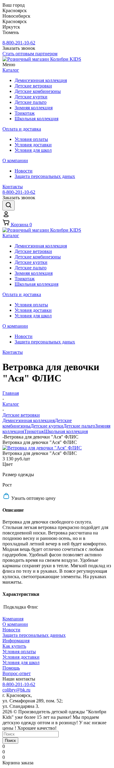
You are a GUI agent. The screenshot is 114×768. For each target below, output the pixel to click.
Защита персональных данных (34, 635)
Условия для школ (21, 662)
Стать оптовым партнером (29, 53)
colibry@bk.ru (16, 689)
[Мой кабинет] (6, 216)
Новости (11, 629)
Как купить (14, 646)
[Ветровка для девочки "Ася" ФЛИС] (42, 447)
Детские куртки (46, 425)
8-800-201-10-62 (18, 42)
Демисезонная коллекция (28, 420)
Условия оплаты (19, 651)
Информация (15, 640)
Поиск (10, 740)
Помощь (11, 668)
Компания (12, 618)
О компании (15, 624)
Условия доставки (21, 657)
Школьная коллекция (66, 431)
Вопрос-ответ (16, 673)
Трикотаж (34, 431)
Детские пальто (79, 425)
